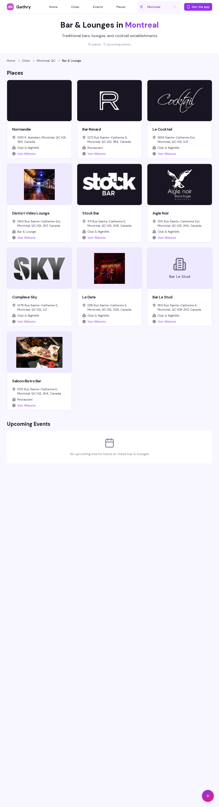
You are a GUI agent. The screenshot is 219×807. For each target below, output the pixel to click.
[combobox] (162, 7)
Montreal (142, 25)
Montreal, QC (46, 61)
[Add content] (208, 796)
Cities (26, 61)
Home (11, 61)
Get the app (201, 7)
